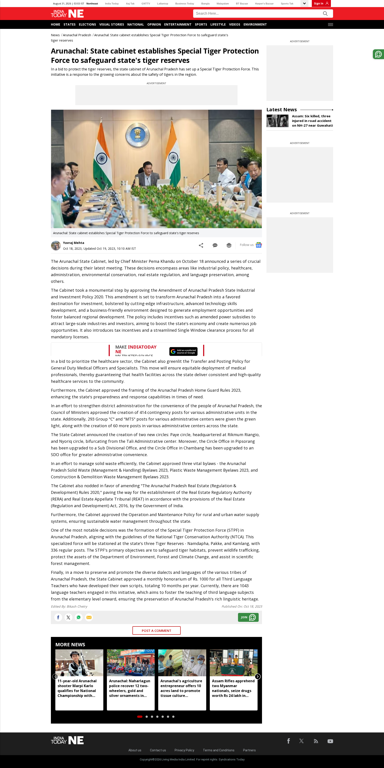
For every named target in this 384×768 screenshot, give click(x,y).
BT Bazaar (242, 3)
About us (134, 750)
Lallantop (162, 3)
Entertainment (178, 24)
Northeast (92, 3)
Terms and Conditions (218, 750)
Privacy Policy (184, 750)
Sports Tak (287, 3)
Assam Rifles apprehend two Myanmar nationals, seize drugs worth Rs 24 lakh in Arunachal (233, 688)
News (55, 35)
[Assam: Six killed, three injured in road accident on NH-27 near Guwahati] (277, 121)
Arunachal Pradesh (77, 35)
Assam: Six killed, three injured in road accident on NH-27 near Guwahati (312, 121)
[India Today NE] (67, 14)
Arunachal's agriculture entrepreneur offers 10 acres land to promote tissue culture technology (181, 688)
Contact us (158, 750)
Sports (201, 24)
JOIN (244, 617)
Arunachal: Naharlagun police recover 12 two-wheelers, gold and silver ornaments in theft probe (129, 688)
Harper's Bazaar (264, 3)
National (135, 24)
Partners (249, 750)
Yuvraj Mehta (73, 243)
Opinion (154, 24)
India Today (112, 3)
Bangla (205, 3)
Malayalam (223, 3)
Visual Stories (111, 24)
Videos (234, 24)
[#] (79, 617)
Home (55, 24)
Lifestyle (218, 24)
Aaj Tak (130, 3)
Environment (255, 24)
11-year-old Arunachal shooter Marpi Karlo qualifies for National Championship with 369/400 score (77, 688)
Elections (87, 24)
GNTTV (146, 3)
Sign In (318, 3)
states (70, 24)
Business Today (184, 3)
